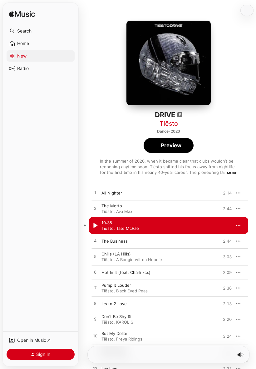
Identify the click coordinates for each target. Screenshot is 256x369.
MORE (232, 173)
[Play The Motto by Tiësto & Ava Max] (95, 208)
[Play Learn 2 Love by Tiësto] (95, 303)
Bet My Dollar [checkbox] (114, 333)
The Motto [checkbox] (111, 205)
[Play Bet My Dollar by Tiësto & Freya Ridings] (95, 336)
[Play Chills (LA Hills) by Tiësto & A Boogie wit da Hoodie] (95, 257)
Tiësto (169, 123)
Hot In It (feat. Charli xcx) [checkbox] (125, 272)
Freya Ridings (129, 338)
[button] (40, 31)
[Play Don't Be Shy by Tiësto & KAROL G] (95, 319)
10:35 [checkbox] (106, 222)
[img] (22, 14)
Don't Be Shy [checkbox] (113, 316)
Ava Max (124, 211)
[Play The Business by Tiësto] (95, 241)
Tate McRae (127, 228)
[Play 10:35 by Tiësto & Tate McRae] (95, 225)
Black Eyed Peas (132, 290)
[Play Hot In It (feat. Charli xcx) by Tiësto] (95, 272)
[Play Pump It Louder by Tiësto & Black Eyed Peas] (95, 288)
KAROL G (125, 322)
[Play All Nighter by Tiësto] (95, 193)
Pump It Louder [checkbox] (116, 285)
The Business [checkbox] (114, 241)
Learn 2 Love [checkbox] (114, 303)
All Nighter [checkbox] (111, 192)
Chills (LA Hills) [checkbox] (116, 253)
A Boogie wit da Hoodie (139, 259)
